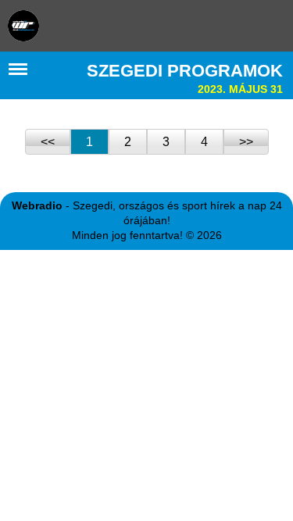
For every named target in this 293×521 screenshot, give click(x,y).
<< (48, 141)
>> (246, 141)
